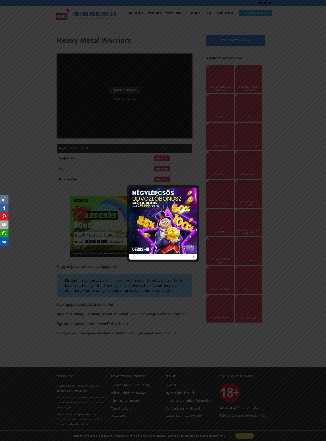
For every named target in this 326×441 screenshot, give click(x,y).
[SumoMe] (4, 241)
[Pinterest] (4, 216)
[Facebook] (4, 208)
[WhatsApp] (4, 233)
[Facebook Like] (4, 199)
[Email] (4, 224)
